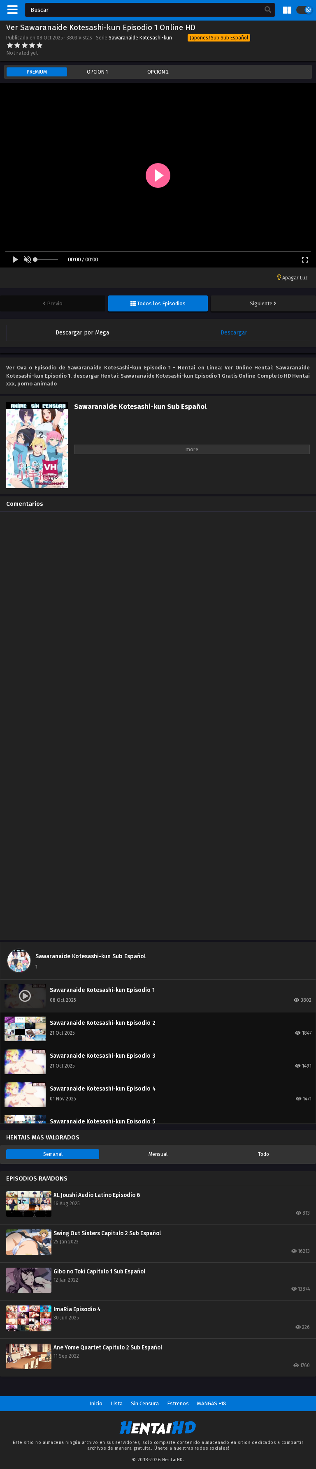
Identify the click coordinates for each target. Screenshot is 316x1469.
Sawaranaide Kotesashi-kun (140, 38)
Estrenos (178, 1403)
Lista (117, 1403)
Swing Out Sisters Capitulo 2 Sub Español (107, 1233)
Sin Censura (145, 1403)
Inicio (96, 1403)
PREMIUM (37, 72)
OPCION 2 (158, 72)
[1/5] (10, 45)
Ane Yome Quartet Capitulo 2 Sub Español (107, 1347)
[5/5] (39, 45)
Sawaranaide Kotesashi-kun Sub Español (90, 956)
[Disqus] (158, 620)
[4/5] (32, 45)
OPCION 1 (97, 72)
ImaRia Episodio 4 (77, 1309)
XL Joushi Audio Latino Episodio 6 (96, 1195)
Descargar (234, 332)
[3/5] (24, 45)
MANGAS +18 (211, 1403)
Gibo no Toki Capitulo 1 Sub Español (99, 1271)
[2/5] (17, 45)
